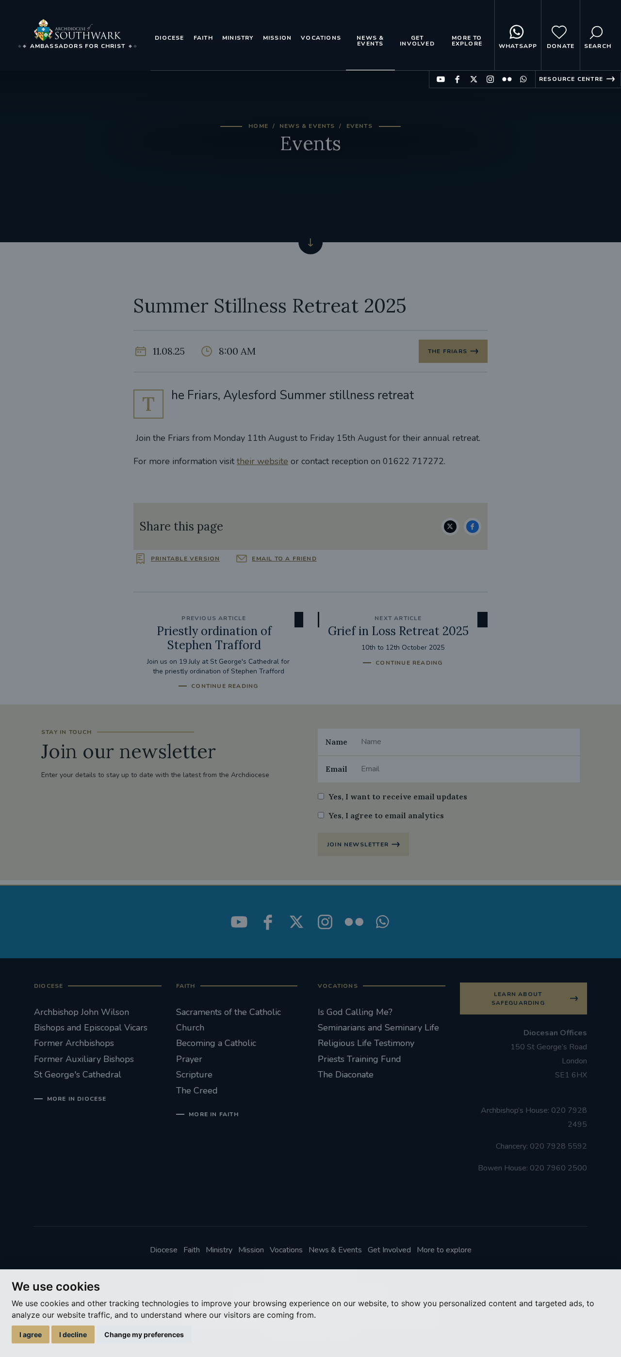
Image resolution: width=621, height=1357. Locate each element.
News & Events (370, 40)
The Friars (447, 351)
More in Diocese (77, 1099)
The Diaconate (346, 1074)
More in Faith (214, 1114)
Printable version (185, 558)
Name (336, 742)
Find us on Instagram (490, 79)
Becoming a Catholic (216, 1043)
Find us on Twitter (474, 79)
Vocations (321, 38)
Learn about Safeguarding (518, 998)
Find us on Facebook (457, 79)
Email (336, 769)
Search (597, 46)
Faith (203, 38)
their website (262, 461)
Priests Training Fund (359, 1059)
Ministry (238, 38)
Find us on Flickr (507, 79)
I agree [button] (30, 1334)
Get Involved (417, 40)
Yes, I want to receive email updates (397, 796)
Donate (560, 46)
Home (258, 126)
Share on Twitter (450, 526)
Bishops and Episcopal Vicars (90, 1027)
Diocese (169, 38)
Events (359, 126)
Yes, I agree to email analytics (386, 815)
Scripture (194, 1074)
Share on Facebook (472, 526)
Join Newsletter (358, 844)
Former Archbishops (74, 1043)
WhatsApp (518, 46)
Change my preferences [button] (144, 1334)
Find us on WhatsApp (523, 79)
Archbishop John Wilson (81, 1012)
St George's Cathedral (77, 1074)
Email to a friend (284, 558)
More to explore (467, 40)
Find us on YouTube (441, 79)
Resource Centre (571, 79)
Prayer (189, 1059)
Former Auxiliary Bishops (84, 1059)
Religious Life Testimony (366, 1043)
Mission (277, 38)
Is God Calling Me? (355, 1012)
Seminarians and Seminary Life (378, 1027)
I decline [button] (73, 1334)
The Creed (197, 1090)
